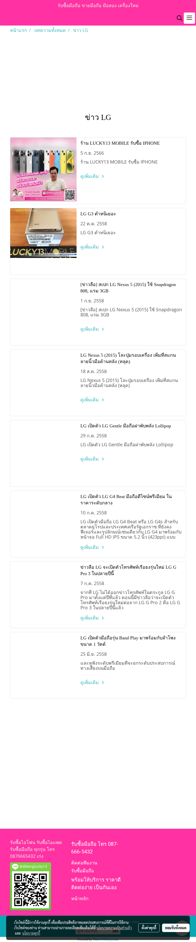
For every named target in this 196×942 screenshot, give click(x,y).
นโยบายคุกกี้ (31, 933)
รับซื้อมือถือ (82, 870)
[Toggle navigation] (189, 18)
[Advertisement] (98, 72)
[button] (178, 18)
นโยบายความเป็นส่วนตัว (114, 927)
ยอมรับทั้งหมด (176, 927)
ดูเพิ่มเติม (90, 176)
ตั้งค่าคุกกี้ (149, 927)
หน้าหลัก (80, 898)
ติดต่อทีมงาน (84, 862)
